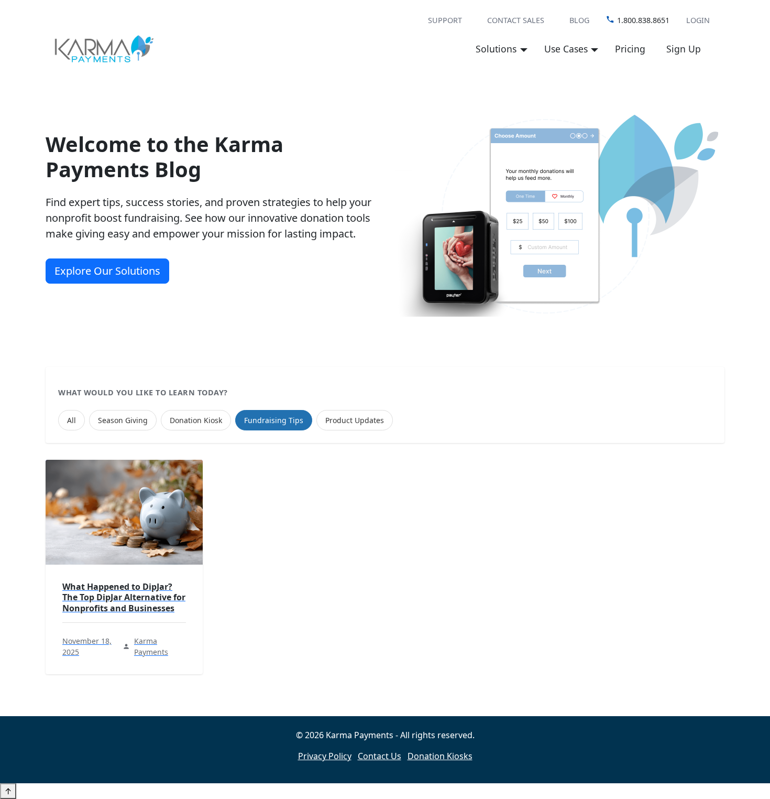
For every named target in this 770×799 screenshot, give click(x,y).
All (71, 420)
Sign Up (683, 48)
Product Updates (354, 420)
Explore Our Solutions (107, 271)
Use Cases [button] (566, 48)
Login (698, 20)
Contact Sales (515, 20)
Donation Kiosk (196, 420)
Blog (579, 20)
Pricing (630, 48)
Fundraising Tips (273, 420)
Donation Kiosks (440, 756)
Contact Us (379, 756)
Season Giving (123, 420)
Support (445, 20)
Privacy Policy (324, 756)
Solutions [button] (496, 48)
